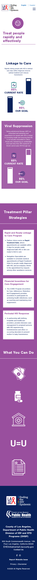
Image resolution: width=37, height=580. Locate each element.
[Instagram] (20, 555)
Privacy (13, 564)
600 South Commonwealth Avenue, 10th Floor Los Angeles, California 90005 (18, 542)
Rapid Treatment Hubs (18, 241)
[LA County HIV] (9, 7)
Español (32, 5)
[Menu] (34, 9)
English (23, 5)
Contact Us (18, 549)
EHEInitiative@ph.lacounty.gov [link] (18, 546)
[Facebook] (17, 555)
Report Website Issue (18, 559)
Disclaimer (22, 564)
